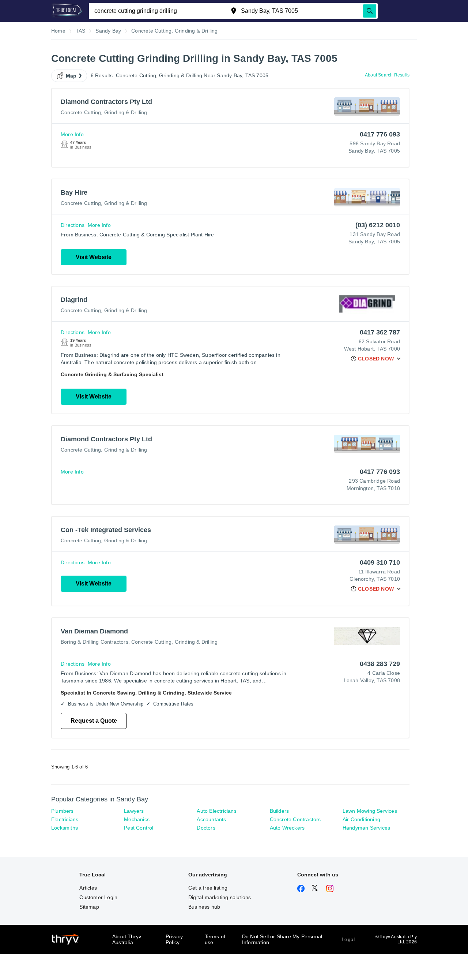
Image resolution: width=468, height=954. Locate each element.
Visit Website (94, 257)
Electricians (64, 819)
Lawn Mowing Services (370, 811)
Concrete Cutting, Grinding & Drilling (104, 112)
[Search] (369, 11)
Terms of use (215, 939)
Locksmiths (64, 828)
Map (71, 76)
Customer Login (98, 897)
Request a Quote (94, 721)
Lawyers (134, 811)
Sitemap (89, 907)
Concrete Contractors (295, 819)
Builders (279, 811)
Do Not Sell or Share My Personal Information (282, 939)
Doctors (206, 828)
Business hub (204, 907)
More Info (72, 134)
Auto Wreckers (287, 828)
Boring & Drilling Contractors (94, 642)
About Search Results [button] (387, 75)
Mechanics (137, 819)
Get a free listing (208, 888)
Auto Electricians (216, 811)
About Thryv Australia (126, 939)
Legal (348, 939)
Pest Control (138, 828)
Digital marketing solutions (219, 897)
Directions (72, 225)
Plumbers (62, 811)
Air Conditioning (361, 819)
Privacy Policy (174, 939)
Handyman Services (366, 828)
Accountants (211, 819)
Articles (88, 888)
